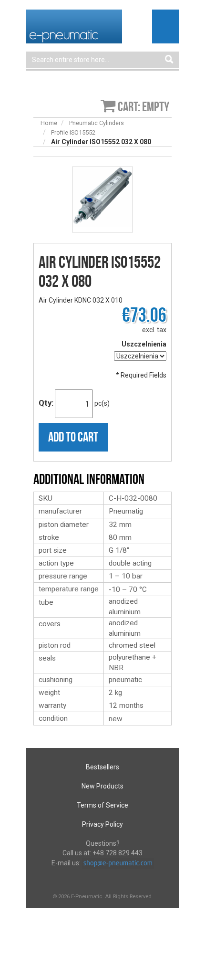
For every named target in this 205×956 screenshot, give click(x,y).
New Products (102, 786)
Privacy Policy (102, 824)
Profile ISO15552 (73, 132)
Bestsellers (102, 767)
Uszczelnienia (144, 344)
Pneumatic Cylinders (96, 122)
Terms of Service (102, 805)
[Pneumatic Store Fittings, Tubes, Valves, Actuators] (74, 26)
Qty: (46, 403)
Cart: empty (143, 106)
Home (49, 122)
